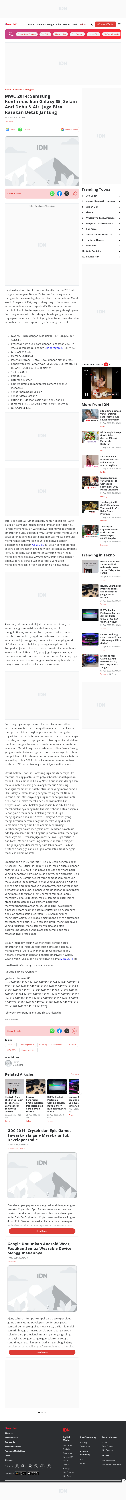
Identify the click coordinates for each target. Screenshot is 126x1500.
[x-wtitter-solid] (66, 193)
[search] (91, 24)
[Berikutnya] (80, 1092)
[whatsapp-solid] (52, 193)
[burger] (119, 24)
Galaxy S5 (38, 544)
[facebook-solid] (59, 193)
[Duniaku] (11, 24)
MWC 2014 (66, 958)
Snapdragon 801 (55, 348)
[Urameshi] (8, 1063)
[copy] (74, 193)
